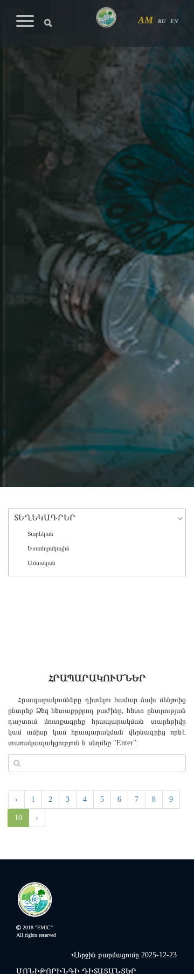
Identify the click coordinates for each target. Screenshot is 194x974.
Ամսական (41, 563)
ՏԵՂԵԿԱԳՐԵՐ (44, 517)
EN (174, 21)
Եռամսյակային (48, 548)
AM (145, 20)
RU (161, 21)
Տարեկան (40, 534)
